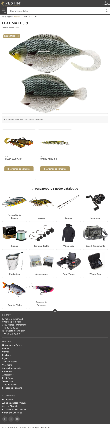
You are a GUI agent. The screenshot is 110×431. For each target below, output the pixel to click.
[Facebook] (4, 419)
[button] (55, 73)
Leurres (41, 218)
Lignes (14, 246)
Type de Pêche (15, 305)
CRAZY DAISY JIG (13, 158)
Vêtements (68, 246)
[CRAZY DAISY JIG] (19, 142)
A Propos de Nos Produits (14, 403)
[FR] (11, 3)
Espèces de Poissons (12, 388)
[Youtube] (17, 419)
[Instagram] (11, 419)
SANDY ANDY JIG (48, 158)
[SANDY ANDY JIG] (54, 142)
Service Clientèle (10, 406)
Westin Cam (95, 274)
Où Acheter (7, 399)
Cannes (68, 218)
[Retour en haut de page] (55, 311)
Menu (4, 12)
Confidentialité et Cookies (14, 409)
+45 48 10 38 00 (10, 327)
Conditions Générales (12, 412)
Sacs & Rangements (95, 246)
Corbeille (106, 5)
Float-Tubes (68, 274)
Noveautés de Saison (12, 345)
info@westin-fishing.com (13, 330)
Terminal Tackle (41, 246)
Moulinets (95, 218)
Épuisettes (14, 274)
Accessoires (41, 274)
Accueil (17, 17)
